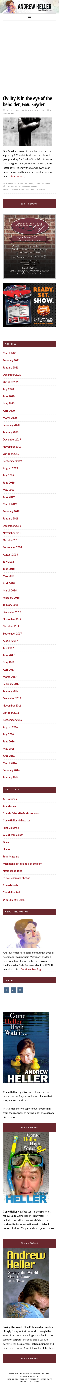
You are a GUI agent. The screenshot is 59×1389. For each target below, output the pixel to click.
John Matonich (11, 856)
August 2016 (10, 727)
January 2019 (10, 518)
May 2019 (8, 489)
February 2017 (11, 683)
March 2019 (10, 504)
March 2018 (10, 590)
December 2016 (12, 698)
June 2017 (8, 655)
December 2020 (12, 374)
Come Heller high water (16, 820)
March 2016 (10, 763)
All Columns (27, 183)
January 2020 (10, 432)
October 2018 (11, 540)
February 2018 (11, 597)
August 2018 (10, 554)
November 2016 (12, 705)
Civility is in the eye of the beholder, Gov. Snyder (27, 101)
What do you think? (14, 899)
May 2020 (8, 403)
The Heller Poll (11, 892)
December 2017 (12, 612)
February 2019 (11, 511)
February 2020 (11, 425)
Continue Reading (31, 969)
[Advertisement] (29, 55)
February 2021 (11, 360)
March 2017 (10, 676)
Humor (7, 849)
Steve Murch (10, 885)
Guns (6, 842)
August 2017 (10, 640)
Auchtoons (9, 806)
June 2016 (8, 741)
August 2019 (10, 468)
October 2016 (11, 712)
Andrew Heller (29, 186)
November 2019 (12, 446)
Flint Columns (42, 183)
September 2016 (12, 719)
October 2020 (11, 382)
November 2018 (12, 533)
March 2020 (10, 417)
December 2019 (12, 439)
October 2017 (11, 626)
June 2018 (8, 568)
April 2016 (9, 755)
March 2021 (10, 353)
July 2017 (8, 648)
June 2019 (8, 482)
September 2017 (12, 633)
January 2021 (10, 367)
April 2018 (9, 583)
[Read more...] (17, 176)
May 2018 (8, 576)
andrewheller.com (13, 189)
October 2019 (11, 453)
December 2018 (12, 525)
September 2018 (12, 547)
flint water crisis (35, 189)
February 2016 (11, 770)
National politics (12, 870)
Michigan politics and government (22, 863)
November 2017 (12, 619)
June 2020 (8, 396)
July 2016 (8, 734)
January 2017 (10, 691)
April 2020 (9, 410)
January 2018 (10, 604)
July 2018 (8, 561)
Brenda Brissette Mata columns (21, 813)
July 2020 (8, 389)
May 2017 (8, 662)
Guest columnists (13, 834)
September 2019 (12, 461)
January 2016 (10, 777)
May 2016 (8, 748)
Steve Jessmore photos (16, 878)
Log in (36, 1382)
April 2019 (9, 497)
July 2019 (8, 475)
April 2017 (9, 669)
